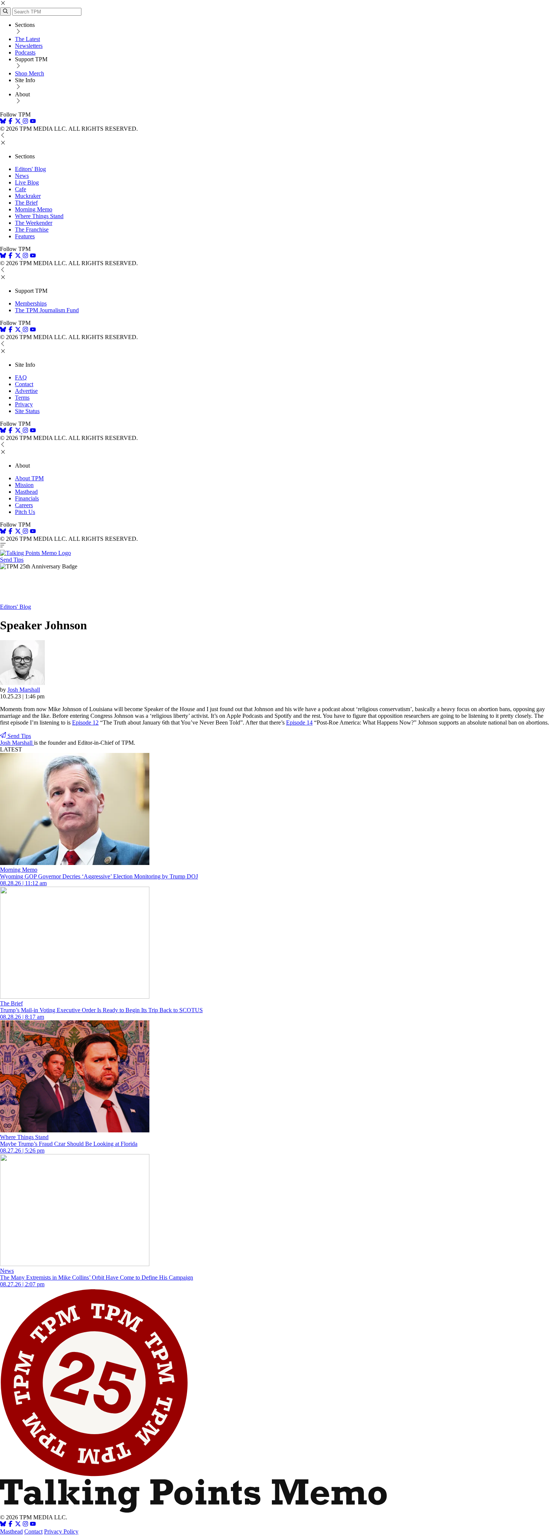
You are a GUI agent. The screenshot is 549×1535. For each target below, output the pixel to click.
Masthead (26, 492)
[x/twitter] (18, 122)
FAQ (21, 377)
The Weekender (33, 223)
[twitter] (18, 1525)
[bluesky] (3, 122)
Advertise (26, 391)
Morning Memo (33, 209)
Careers (24, 505)
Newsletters (29, 46)
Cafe (20, 189)
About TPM (29, 478)
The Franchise (32, 229)
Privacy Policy (61, 1531)
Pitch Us (25, 512)
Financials (27, 498)
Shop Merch (29, 73)
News (22, 176)
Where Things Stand (39, 216)
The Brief (26, 202)
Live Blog (27, 182)
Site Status (27, 411)
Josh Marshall (23, 689)
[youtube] (33, 122)
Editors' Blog (30, 169)
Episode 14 (299, 722)
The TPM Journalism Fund (47, 310)
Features (25, 236)
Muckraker (28, 196)
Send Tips (12, 559)
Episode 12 (85, 722)
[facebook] (10, 122)
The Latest (27, 39)
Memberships (31, 303)
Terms (22, 397)
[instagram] (25, 122)
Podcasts (25, 52)
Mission (24, 485)
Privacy (24, 404)
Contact (24, 384)
